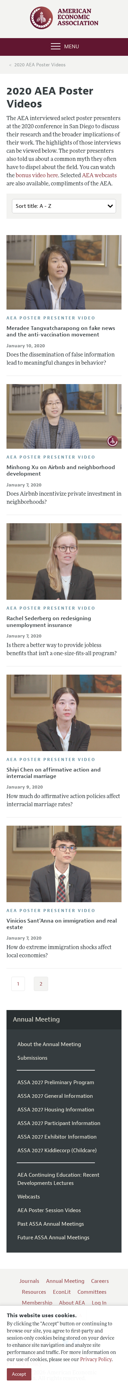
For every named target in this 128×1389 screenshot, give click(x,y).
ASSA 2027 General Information (55, 1096)
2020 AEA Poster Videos (40, 65)
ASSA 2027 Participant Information (58, 1123)
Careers (100, 1281)
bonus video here (37, 176)
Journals (29, 1281)
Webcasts (28, 1196)
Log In (99, 1303)
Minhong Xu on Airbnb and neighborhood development (60, 470)
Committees (91, 1292)
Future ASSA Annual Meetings (53, 1237)
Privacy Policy (96, 1359)
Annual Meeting (36, 1019)
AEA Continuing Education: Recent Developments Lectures (58, 1179)
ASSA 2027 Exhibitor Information (57, 1137)
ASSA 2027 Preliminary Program (55, 1082)
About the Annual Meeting (49, 1044)
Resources (34, 1292)
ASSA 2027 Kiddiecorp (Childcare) (57, 1150)
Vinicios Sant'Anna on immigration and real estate (61, 924)
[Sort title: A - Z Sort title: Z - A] (64, 206)
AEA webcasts (99, 176)
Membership (37, 1303)
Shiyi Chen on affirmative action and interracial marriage (53, 773)
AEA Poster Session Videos (49, 1210)
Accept (19, 1374)
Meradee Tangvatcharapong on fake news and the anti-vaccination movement (60, 331)
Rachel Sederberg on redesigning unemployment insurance (48, 621)
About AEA (72, 1303)
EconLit (62, 1292)
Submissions (32, 1058)
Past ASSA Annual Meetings (50, 1224)
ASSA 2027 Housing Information (55, 1109)
